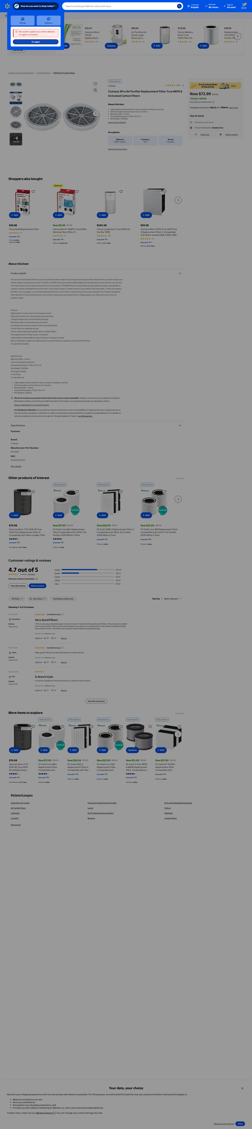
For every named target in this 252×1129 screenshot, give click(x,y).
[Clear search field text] (172, 6)
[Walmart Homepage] (7, 6)
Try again (36, 42)
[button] (212, 6)
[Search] (179, 6)
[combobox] (122, 6)
